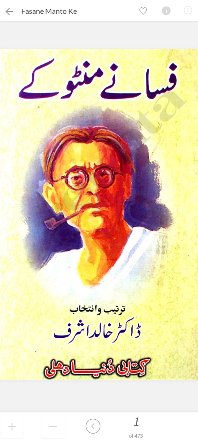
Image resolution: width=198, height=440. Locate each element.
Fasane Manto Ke (49, 10)
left (93, 426)
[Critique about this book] (188, 10)
